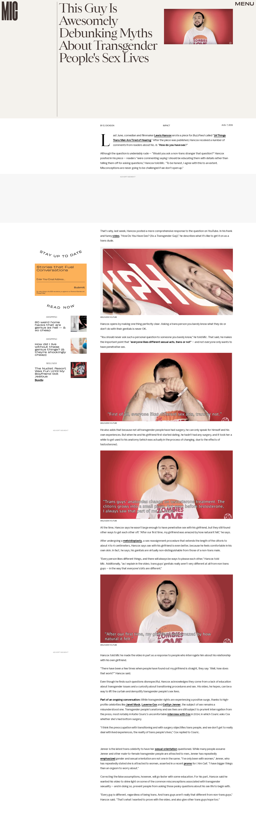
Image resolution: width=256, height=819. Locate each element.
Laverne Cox (149, 704)
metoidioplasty (132, 540)
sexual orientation (166, 749)
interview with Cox (179, 714)
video (115, 235)
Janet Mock (132, 704)
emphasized (107, 758)
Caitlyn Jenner (172, 704)
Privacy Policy (41, 293)
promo (188, 763)
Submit (79, 287)
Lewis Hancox (162, 135)
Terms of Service (76, 291)
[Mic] (10, 11)
